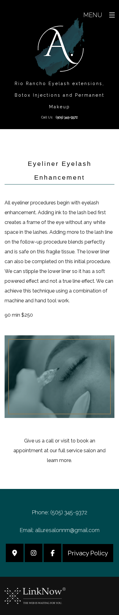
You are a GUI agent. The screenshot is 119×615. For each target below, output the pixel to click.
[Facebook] (52, 554)
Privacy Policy (88, 553)
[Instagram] (33, 554)
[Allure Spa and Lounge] (59, 46)
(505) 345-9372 (67, 117)
